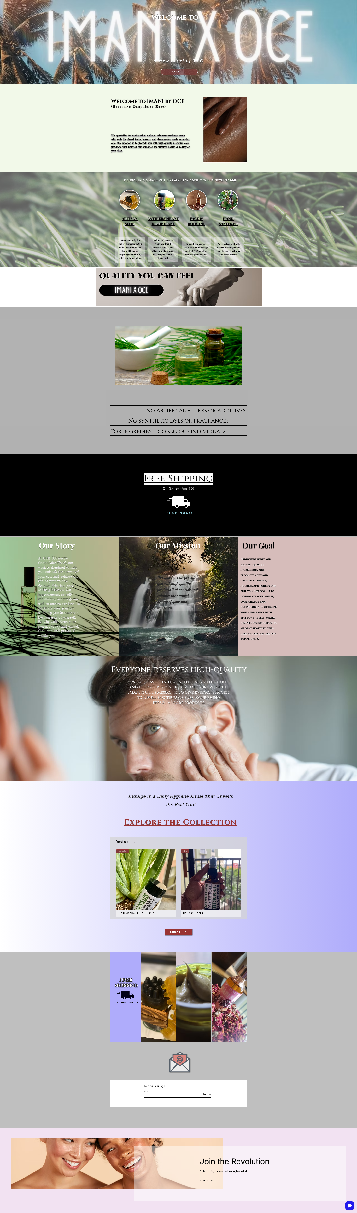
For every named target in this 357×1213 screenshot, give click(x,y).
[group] (178, 883)
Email (146, 1091)
